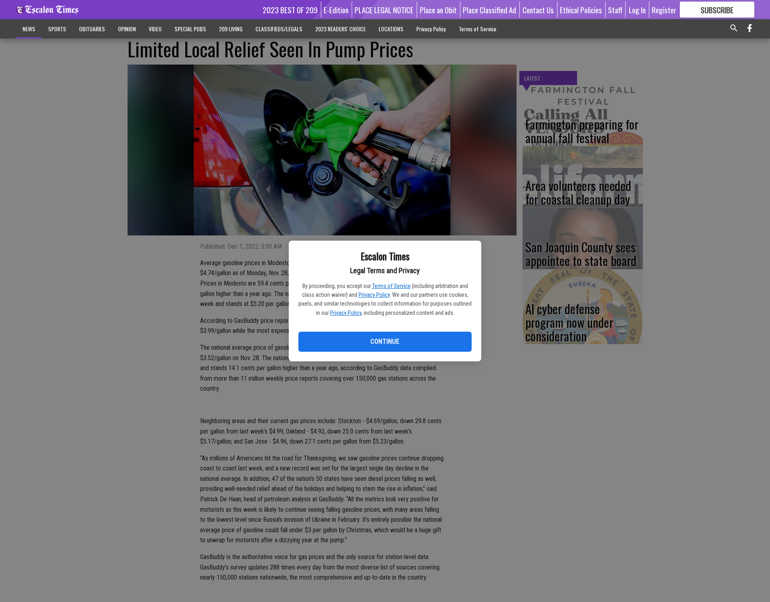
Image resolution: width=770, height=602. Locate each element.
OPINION (127, 28)
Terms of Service (391, 286)
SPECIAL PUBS (190, 28)
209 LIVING (231, 28)
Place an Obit (438, 9)
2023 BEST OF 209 (290, 9)
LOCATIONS (391, 28)
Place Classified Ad (489, 9)
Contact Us (538, 9)
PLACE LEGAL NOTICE (384, 9)
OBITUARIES (92, 28)
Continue (385, 341)
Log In (637, 9)
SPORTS (57, 28)
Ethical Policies (581, 9)
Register (664, 9)
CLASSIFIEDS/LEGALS (278, 28)
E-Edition (336, 9)
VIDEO (155, 28)
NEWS (28, 28)
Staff (615, 9)
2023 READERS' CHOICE (340, 28)
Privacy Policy (374, 295)
